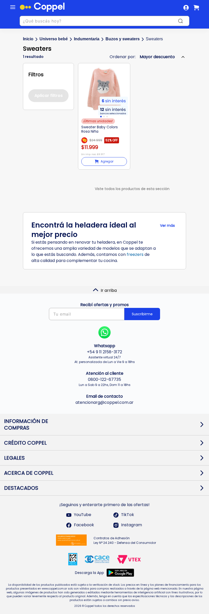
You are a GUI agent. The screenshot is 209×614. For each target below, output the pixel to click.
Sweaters (154, 39)
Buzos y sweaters (123, 39)
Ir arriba (109, 290)
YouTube (82, 515)
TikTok (127, 515)
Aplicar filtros (48, 95)
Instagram (131, 525)
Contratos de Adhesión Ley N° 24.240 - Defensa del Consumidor (125, 540)
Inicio (28, 39)
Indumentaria (86, 39)
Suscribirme (142, 314)
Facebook (84, 525)
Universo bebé (54, 39)
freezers (135, 254)
